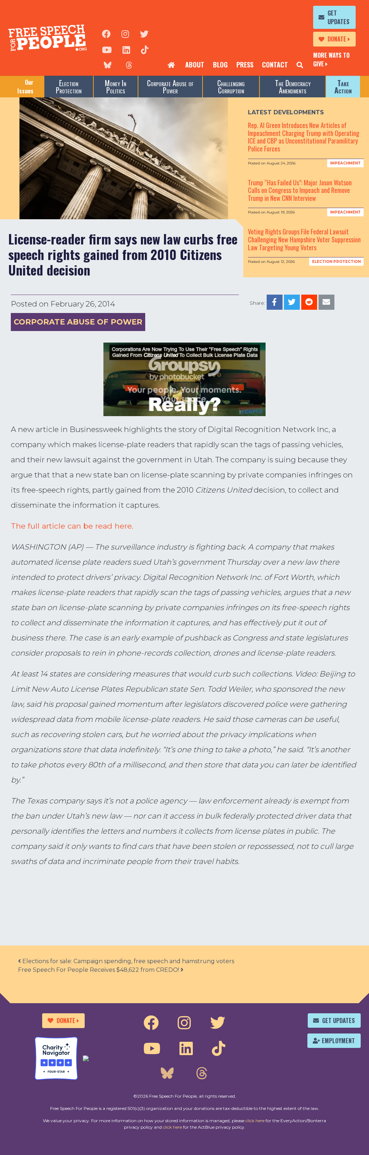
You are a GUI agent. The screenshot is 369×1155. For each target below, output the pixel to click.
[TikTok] (145, 49)
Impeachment (345, 163)
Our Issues (25, 86)
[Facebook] (106, 33)
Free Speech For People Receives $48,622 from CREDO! (99, 969)
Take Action (343, 87)
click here (254, 1120)
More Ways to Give (331, 59)
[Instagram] (125, 33)
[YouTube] (107, 49)
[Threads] (129, 65)
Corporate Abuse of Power (170, 87)
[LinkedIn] (126, 49)
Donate (337, 39)
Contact (275, 64)
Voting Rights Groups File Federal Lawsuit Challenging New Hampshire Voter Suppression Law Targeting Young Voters (304, 239)
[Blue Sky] (107, 65)
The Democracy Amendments (293, 87)
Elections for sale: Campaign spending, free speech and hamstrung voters (127, 961)
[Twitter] (144, 33)
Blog (220, 64)
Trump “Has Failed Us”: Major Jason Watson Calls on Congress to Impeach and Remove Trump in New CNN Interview (300, 190)
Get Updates (339, 17)
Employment (338, 1040)
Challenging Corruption (231, 87)
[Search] (300, 65)
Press (244, 64)
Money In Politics (115, 87)
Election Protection (68, 87)
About (194, 64)
